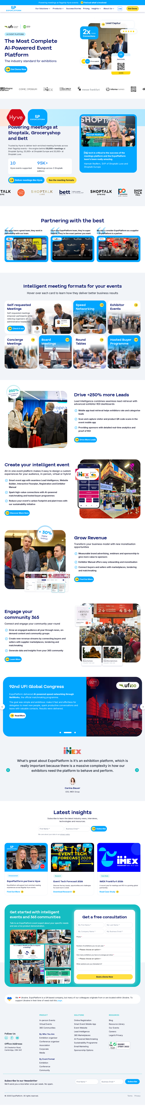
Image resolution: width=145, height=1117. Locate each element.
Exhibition (43, 1063)
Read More (20, 719)
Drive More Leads (88, 440)
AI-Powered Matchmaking (86, 1039)
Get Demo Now (18, 69)
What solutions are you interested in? (89, 964)
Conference (44, 1066)
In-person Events (47, 1020)
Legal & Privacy (116, 1035)
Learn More (15, 659)
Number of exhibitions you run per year (90, 946)
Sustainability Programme (85, 1043)
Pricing (86, 8)
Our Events (114, 1028)
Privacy (137, 1096)
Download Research (62, 892)
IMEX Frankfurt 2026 (111, 881)
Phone (79, 937)
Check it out (18, 328)
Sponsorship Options (83, 1050)
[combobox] (104, 967)
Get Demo (132, 8)
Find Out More (86, 579)
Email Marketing (81, 1046)
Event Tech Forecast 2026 (68, 881)
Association (44, 1045)
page (59, 1000)
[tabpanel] (72, 706)
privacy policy (65, 834)
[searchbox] (78, 967)
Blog (111, 1020)
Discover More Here (19, 513)
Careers (112, 1031)
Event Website (80, 1028)
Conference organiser (49, 1041)
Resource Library (117, 1024)
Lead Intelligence (82, 1031)
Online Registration (82, 1020)
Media (42, 1053)
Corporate (44, 1049)
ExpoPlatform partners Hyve (23, 881)
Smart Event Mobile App (85, 1024)
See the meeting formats (61, 180)
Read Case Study (107, 892)
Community (44, 1070)
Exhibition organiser (48, 1038)
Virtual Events (45, 1024)
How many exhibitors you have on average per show (95, 955)
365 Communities (47, 1028)
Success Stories (73, 8)
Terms (129, 1096)
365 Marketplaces (82, 1035)
